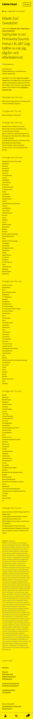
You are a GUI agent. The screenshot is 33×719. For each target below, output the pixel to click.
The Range (24, 643)
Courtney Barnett (7, 563)
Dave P (24, 565)
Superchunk (20, 631)
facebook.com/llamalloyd (10, 686)
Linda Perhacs (19, 602)
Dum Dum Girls (22, 571)
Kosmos (27, 596)
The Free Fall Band (11, 639)
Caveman (9, 557)
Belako (12, 551)
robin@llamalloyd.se (8, 690)
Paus (21, 616)
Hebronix (13, 586)
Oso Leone (16, 616)
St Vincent (19, 629)
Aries (24, 547)
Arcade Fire (19, 547)
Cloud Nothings (24, 559)
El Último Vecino (16, 575)
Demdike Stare (14, 567)
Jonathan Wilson (19, 592)
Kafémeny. (5, 667)
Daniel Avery (12, 565)
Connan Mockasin (22, 561)
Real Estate (15, 621)
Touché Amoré (12, 645)
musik (10, 541)
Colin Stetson (12, 561)
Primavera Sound (15, 618)
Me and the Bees (6, 606)
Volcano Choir (10, 647)
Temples (20, 635)
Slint (3, 629)
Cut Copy (19, 563)
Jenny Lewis (11, 590)
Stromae (4, 631)
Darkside (19, 565)
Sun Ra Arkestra (12, 631)
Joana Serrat (22, 590)
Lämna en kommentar (8, 31)
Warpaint (17, 647)
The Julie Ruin (14, 641)
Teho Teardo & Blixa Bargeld (10, 633)
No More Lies (9, 616)
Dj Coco (27, 567)
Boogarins (12, 555)
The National (17, 643)
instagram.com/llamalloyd (10, 683)
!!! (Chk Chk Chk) (12, 543)
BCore (26, 549)
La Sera (27, 598)
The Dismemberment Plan (22, 637)
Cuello (14, 563)
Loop (3, 604)
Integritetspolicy (7, 706)
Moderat (23, 610)
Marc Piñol (22, 604)
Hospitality (15, 588)
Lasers (4, 600)
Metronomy (15, 606)
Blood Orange (17, 553)
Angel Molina (25, 545)
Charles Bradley (17, 557)
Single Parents (17, 627)
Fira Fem (4, 577)
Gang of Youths (18, 580)
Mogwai (4, 612)
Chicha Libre (25, 557)
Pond (7, 618)
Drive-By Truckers (13, 571)
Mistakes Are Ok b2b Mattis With (11, 610)
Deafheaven (5, 567)
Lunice (7, 604)
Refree (21, 621)
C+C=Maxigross (19, 555)
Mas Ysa (28, 604)
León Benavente (10, 602)
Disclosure (22, 567)
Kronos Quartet (6, 598)
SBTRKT (10, 623)
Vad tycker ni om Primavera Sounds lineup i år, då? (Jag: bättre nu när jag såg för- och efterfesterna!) (16, 46)
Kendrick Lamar (20, 596)
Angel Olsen (5, 547)
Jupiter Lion (11, 596)
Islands (21, 588)
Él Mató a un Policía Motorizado (18, 573)
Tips (14, 541)
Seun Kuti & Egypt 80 (19, 623)
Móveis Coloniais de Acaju (14, 612)
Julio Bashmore (25, 594)
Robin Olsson (25, 28)
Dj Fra (3, 569)
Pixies (4, 618)
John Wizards (10, 592)
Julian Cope (17, 594)
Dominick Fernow (11, 569)
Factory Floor (25, 575)
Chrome (4, 559)
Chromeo (9, 559)
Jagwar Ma (27, 588)
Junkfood (5, 596)
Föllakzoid (14, 577)
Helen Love (20, 586)
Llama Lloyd (9, 4)
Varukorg (25, 714)
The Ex (4, 639)
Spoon (13, 629)
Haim (25, 584)
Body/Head (5, 555)
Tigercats (5, 645)
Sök (16, 716)
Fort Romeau (21, 577)
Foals (9, 577)
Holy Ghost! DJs (6, 588)
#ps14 (19, 543)
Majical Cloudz (14, 604)
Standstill (25, 629)
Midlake (21, 608)
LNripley (26, 602)
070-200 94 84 (6, 692)
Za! (10, 649)
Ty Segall (19, 645)
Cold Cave (5, 561)
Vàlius (4, 647)
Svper (26, 631)
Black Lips (9, 553)
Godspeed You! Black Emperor (19, 582)
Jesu (16, 590)
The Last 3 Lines (23, 641)
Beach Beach (5, 551)
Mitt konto (5, 716)
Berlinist (16, 551)
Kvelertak (14, 598)
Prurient (22, 618)
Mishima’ (26, 608)
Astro (22, 549)
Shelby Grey (11, 625)
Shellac (18, 625)
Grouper (4, 584)
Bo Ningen (24, 553)
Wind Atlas (5, 649)
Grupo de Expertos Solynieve (15, 584)
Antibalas (12, 547)
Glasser (8, 582)
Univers (25, 645)
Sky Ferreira (25, 627)
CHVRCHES (16, 559)
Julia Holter (10, 594)
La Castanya (21, 598)
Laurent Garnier (11, 600)
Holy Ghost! (26, 586)
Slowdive (8, 629)
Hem (5, 11)
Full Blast (10, 580)
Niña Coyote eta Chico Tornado (15, 614)
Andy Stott (18, 545)
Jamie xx (4, 590)
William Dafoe (25, 647)
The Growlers (21, 639)
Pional (25, 616)
